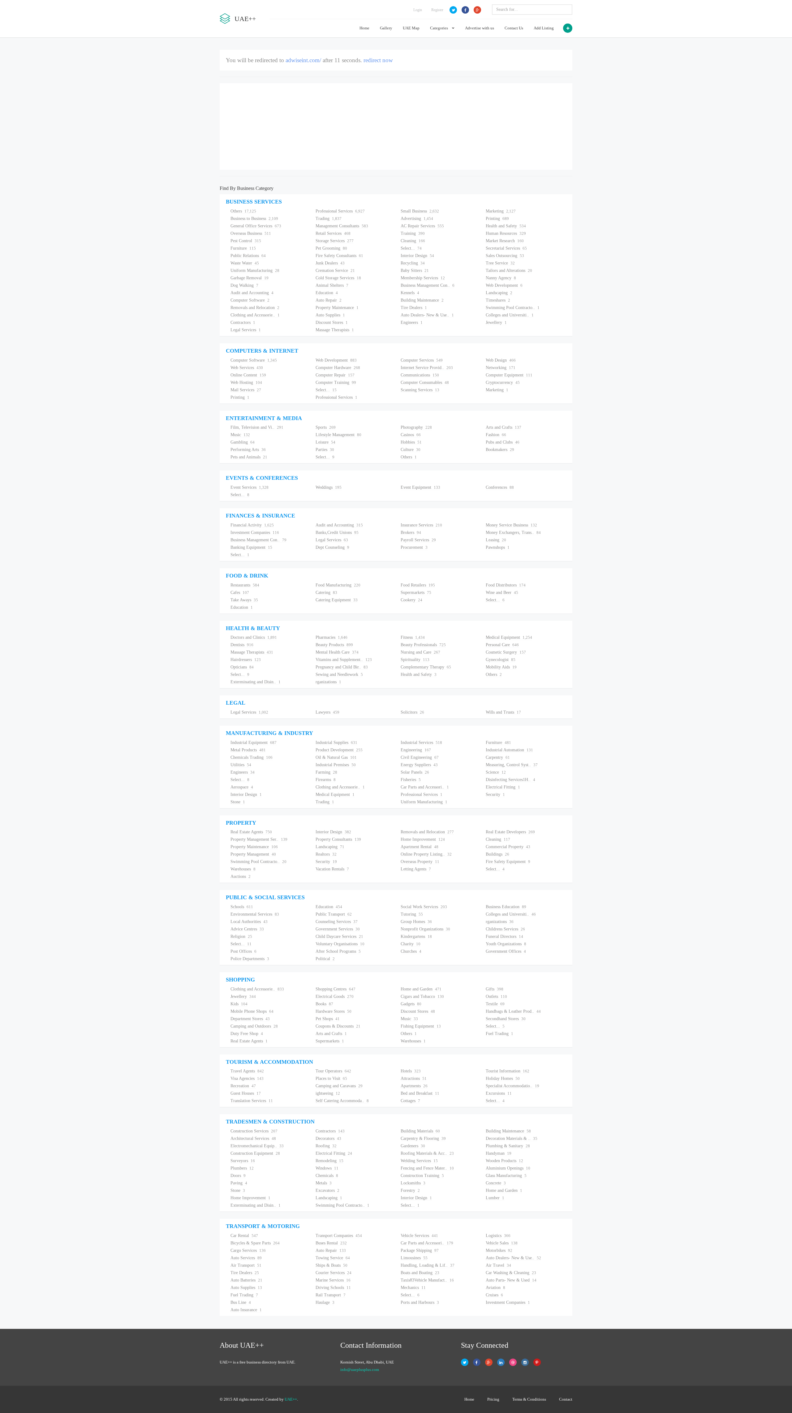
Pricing (493, 1399)
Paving (238, 1183)
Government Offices (506, 951)
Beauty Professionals (423, 644)
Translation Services (251, 1100)
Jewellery (496, 322)
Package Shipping (420, 1250)
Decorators (328, 1138)
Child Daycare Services (339, 936)
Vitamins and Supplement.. (344, 659)
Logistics (498, 1235)
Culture (410, 449)
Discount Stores (332, 322)
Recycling (413, 263)
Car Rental (244, 1235)
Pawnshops (498, 547)
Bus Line (240, 1302)
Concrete (496, 1183)
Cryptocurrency (503, 382)
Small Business (420, 211)
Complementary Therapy (426, 667)
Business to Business (254, 218)
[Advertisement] (396, 126)
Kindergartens (416, 936)
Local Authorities (249, 921)
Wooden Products (504, 1160)
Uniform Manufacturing (254, 270)
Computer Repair (335, 375)
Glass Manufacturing (506, 1175)
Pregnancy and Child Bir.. (342, 667)
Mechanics (413, 1287)
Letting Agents (416, 869)
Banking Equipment (251, 547)
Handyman (498, 1153)
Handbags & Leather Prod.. (513, 1011)
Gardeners (413, 1146)
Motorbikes (499, 1250)
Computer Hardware (338, 367)
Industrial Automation (509, 750)
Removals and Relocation (254, 307)
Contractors (242, 322)
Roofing (326, 1146)
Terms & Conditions (529, 1399)
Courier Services (333, 1272)
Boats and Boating (420, 1272)
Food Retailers (418, 585)
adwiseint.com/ (303, 60)
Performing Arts (248, 449)
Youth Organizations (506, 944)
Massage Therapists (335, 330)
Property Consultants (338, 839)
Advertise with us (479, 28)
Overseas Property (420, 861)
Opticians (242, 667)
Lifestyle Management (338, 434)
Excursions (499, 1093)
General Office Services (255, 226)
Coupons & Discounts (338, 1026)
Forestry (410, 1190)
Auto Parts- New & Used (511, 1280)
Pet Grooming (331, 248)
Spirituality (415, 659)
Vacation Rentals (332, 869)
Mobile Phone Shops (251, 1011)
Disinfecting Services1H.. (510, 779)
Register (437, 10)
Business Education (506, 906)
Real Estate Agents (251, 832)
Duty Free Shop (246, 1033)
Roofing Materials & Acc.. (427, 1153)
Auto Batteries (246, 1280)
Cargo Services (248, 1250)
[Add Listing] (567, 28)
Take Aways (244, 600)
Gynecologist (500, 659)
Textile (495, 1004)
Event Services (249, 487)
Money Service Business (511, 525)
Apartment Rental (419, 846)
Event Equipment (420, 487)
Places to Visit (331, 1078)
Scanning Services (420, 390)
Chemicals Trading (251, 757)
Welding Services (419, 1160)
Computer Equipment (509, 375)
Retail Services (333, 233)
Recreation (243, 1086)
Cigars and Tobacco (422, 996)
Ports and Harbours (420, 1302)
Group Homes (416, 921)
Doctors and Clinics (253, 637)
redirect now (378, 60)
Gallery (386, 28)
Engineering (416, 750)
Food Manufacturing (338, 585)
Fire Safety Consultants (339, 255)
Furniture (243, 248)
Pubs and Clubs (502, 442)
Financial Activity (252, 525)
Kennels (410, 292)
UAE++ (291, 1399)
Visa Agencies (247, 1078)
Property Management (253, 854)
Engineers (412, 322)
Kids (239, 1004)
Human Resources (506, 233)
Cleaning (413, 240)
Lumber (495, 1198)
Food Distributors (506, 585)
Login (417, 10)
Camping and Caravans (339, 1086)
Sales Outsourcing (505, 255)
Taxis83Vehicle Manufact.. (427, 1280)
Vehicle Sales (502, 1243)
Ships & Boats (331, 1265)
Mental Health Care (337, 652)
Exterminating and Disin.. (255, 682)
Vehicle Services (419, 1235)
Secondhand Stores (506, 1018)
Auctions (240, 876)
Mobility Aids (501, 667)
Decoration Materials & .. (511, 1138)
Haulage (325, 1302)
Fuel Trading (499, 1033)
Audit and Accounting (251, 292)
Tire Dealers (414, 307)
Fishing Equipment (421, 1026)
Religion (241, 936)
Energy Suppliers (419, 764)
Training (413, 233)
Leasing (496, 540)
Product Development (339, 750)
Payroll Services (418, 540)
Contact (565, 1399)
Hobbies (411, 442)
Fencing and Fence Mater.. (427, 1168)
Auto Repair (329, 300)
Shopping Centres (335, 989)
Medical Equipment (509, 637)
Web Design (501, 360)
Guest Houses (245, 1093)
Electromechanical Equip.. (257, 1146)
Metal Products (248, 750)
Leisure (325, 442)
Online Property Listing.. (426, 854)
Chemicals (327, 1175)
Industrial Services (421, 742)
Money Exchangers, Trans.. (513, 532)
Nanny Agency (501, 278)
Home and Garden (421, 989)
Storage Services (335, 240)
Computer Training (336, 382)
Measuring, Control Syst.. (512, 764)
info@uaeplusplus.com (359, 1369)
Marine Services (333, 1280)
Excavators (327, 1190)
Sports (326, 427)
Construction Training (422, 1175)
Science (496, 772)
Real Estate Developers (510, 832)
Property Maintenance (337, 307)
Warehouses (243, 869)
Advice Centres (247, 929)
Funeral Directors (504, 936)
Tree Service (500, 263)
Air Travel (498, 1265)
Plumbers (242, 1168)
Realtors (326, 854)
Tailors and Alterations (509, 270)
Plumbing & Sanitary (508, 1146)
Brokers (411, 532)
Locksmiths (413, 1183)
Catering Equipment (337, 600)
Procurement (414, 547)
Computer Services (422, 360)
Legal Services (245, 330)
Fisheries (411, 779)
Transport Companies (339, 1235)
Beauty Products (334, 644)
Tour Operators (333, 1071)
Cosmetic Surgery (506, 652)
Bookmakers (500, 449)
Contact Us (514, 28)
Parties (325, 449)
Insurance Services (421, 525)
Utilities (240, 764)
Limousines (414, 1258)
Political (325, 958)
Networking (500, 367)
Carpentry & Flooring (423, 1138)
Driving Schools (333, 1287)
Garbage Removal (249, 278)
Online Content (248, 375)
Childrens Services (505, 929)
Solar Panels (415, 772)
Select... (411, 248)
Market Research (505, 240)
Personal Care (502, 644)
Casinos (411, 434)
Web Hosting (246, 382)
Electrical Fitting (503, 787)
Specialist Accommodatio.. (512, 1086)
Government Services (338, 929)
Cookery (411, 600)
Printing (497, 218)
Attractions (414, 1078)
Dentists (241, 644)
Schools (241, 906)
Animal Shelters (332, 285)
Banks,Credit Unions (337, 532)
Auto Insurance (246, 1310)
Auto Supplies (330, 315)
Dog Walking (244, 285)
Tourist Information (507, 1071)
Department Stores (250, 1018)
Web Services (246, 367)
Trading (329, 218)
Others (243, 211)
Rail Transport (331, 1295)
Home (364, 28)
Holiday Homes (503, 1078)
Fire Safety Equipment (508, 861)
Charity (410, 944)
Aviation (495, 1287)
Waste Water (244, 263)
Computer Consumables (425, 382)
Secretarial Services (506, 248)
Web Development (504, 285)
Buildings (497, 854)
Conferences (500, 487)
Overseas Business (250, 233)
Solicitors (412, 712)
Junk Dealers (330, 263)
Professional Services (340, 211)
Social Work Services (424, 906)
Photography (416, 427)
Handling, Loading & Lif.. (427, 1265)
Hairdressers (245, 659)
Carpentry (498, 757)
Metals (324, 1183)
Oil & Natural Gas (336, 757)
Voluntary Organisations (340, 944)
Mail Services (245, 390)
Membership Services (423, 278)
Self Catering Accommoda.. (342, 1100)
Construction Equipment (255, 1153)
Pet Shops (328, 1018)
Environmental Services (254, 914)
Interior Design (417, 255)
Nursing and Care (420, 652)
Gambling (242, 442)
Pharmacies (331, 637)
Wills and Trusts (503, 712)
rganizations (328, 682)
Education (327, 292)
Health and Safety (506, 226)
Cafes (239, 592)
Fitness (413, 637)
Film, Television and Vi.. (256, 427)
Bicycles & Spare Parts (255, 1243)
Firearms (326, 779)
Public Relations (248, 255)
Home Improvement (423, 839)
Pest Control (245, 240)
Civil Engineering (420, 757)
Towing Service (333, 1258)
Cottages (410, 1100)
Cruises (494, 1295)
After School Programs (338, 951)
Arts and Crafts (503, 427)
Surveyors (242, 1160)
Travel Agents (247, 1071)
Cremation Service (335, 270)
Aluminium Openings (508, 1168)
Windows (327, 1168)
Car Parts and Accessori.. (425, 787)
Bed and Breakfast (420, 1093)
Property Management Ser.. (258, 839)
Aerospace (241, 787)
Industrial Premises (336, 764)
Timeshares (498, 300)
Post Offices (243, 951)
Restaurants (244, 585)
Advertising (417, 218)
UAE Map (411, 28)
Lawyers (327, 712)
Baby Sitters (415, 270)
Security (495, 794)
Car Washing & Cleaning (511, 1272)
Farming (326, 772)
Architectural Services (253, 1138)
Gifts (494, 989)
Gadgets (411, 1004)
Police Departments (249, 958)
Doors (238, 1175)
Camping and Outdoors (254, 1026)
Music (240, 434)
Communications (420, 375)
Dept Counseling (332, 547)
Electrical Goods (335, 996)
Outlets (496, 996)
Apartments (414, 1086)
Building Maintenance (422, 300)
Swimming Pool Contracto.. (513, 307)
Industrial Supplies (336, 742)
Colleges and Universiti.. (510, 315)
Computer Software (249, 300)
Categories (439, 28)
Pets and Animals (248, 457)
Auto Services (246, 1258)
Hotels (411, 1071)
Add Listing (544, 28)
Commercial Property (508, 846)
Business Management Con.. (427, 285)
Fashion (496, 434)
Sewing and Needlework (339, 674)
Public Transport (334, 914)
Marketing (501, 211)
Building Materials (420, 1131)
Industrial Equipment (253, 742)
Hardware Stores (333, 1011)
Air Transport (245, 1265)
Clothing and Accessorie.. (255, 315)
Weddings (329, 487)
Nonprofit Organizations (425, 929)
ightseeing (328, 1093)
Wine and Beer (502, 592)
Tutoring (412, 914)
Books (324, 1004)
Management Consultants (342, 226)
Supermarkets (416, 592)
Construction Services (254, 1131)
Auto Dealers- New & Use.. (427, 315)
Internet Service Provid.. (427, 367)
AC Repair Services (422, 226)
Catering (326, 592)
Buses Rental (331, 1243)
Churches (411, 951)
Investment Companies (254, 532)
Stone (237, 802)
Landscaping (499, 292)
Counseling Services (337, 921)
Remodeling (329, 1160)
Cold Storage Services (338, 278)
